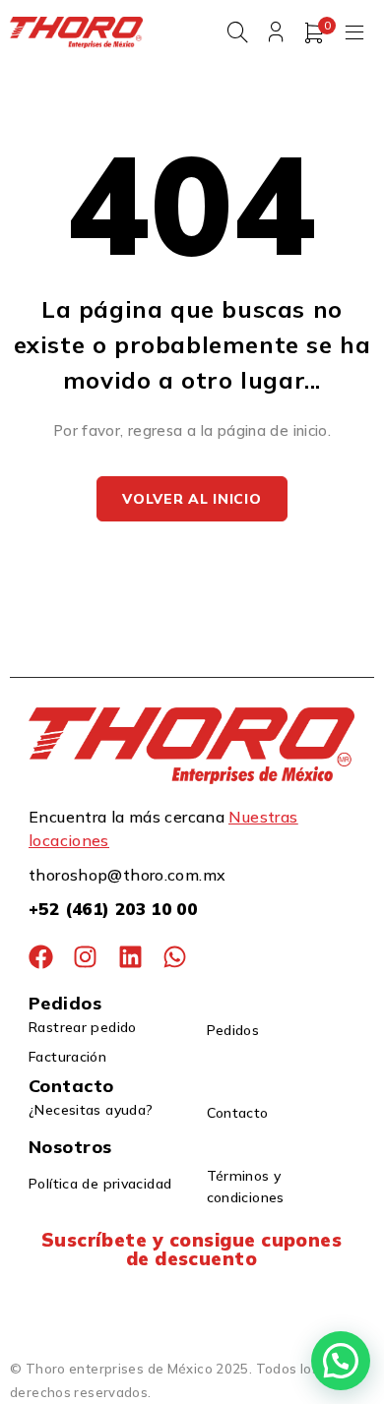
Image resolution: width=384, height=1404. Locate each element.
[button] (340, 1360)
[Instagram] (85, 957)
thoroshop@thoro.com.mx (127, 875)
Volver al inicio (191, 499)
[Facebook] (41, 957)
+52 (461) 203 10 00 (113, 908)
